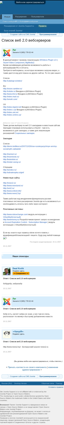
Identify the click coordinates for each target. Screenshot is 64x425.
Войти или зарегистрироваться (30, 2)
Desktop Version (20, 383)
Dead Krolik (18, 268)
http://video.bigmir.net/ (12, 107)
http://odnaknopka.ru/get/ (13, 172)
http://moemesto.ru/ (11, 157)
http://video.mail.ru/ (11, 97)
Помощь (59, 383)
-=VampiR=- (18, 331)
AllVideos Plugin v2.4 (48, 60)
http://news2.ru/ (9, 183)
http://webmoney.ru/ (11, 220)
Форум (7, 17)
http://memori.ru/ (10, 154)
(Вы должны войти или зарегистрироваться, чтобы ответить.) (38, 361)
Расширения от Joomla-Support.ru (19, 26)
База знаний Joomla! (13, 31)
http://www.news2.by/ (12, 193)
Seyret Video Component (13, 63)
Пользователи (37, 17)
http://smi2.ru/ (8, 188)
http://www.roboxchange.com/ (15, 214)
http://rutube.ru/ (9, 91)
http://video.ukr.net (10, 112)
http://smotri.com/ (10, 99)
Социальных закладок (24, 133)
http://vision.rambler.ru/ (12, 89)
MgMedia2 (29, 63)
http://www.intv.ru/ (10, 94)
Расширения (21, 17)
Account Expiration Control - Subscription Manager (26, 222)
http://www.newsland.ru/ (13, 186)
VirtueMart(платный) (12, 217)
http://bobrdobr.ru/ (10, 159)
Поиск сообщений (10, 21)
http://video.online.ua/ (12, 115)
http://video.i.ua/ (9, 110)
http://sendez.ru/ (9, 170)
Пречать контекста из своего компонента (27, 367)
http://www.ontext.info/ (12, 191)
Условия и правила (55, 387)
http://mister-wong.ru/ (12, 162)
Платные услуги (22, 21)
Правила (42, 26)
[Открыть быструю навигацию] (60, 34)
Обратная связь (47, 383)
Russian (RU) (7, 383)
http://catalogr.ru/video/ (12, 81)
